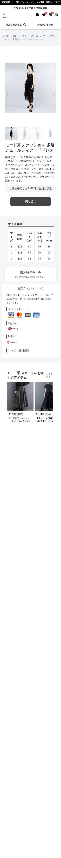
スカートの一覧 (30, 36)
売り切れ (30, 201)
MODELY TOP (10, 36)
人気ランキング (45, 24)
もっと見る (49, 375)
